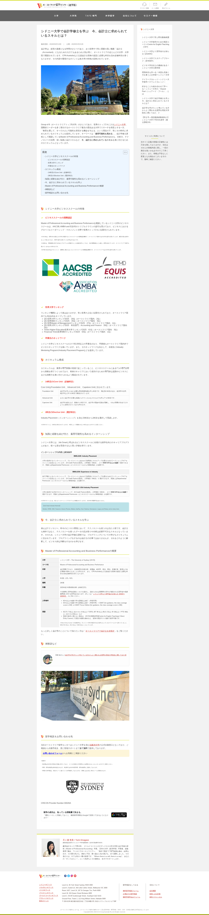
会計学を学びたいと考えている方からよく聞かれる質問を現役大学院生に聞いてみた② (95, 655)
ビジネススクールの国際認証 (59, 160)
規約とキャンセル (155, 897)
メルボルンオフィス (46, 887)
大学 (56, 15)
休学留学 (110, 15)
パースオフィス (44, 890)
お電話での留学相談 (130, 894)
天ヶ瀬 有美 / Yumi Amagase (76, 840)
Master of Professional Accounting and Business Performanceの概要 (74, 186)
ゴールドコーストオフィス (48, 895)
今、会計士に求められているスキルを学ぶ (63, 182)
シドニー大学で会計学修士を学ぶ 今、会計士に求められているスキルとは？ (156, 100)
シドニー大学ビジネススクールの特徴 (61, 156)
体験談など (50, 189)
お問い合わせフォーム (52, 753)
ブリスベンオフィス (46, 893)
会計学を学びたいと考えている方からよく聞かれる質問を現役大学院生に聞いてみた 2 (155, 110)
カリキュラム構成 (53, 169)
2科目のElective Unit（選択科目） (61, 176)
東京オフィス (44, 901)
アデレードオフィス (46, 898)
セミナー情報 (151, 15)
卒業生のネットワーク (56, 166)
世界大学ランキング (55, 163)
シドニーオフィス (45, 885)
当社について (130, 15)
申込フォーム (166, 6)
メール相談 (155, 6)
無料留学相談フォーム (131, 891)
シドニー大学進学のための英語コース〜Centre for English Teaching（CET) (155, 44)
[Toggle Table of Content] (124, 152)
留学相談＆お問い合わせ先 (56, 193)
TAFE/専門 (91, 15)
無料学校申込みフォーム (131, 897)
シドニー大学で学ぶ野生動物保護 (155, 37)
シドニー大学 (120, 124)
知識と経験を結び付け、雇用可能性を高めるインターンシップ (72, 179)
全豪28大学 (94, 745)
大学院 (73, 15)
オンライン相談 (144, 6)
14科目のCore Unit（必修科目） (60, 172)
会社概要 (152, 891)
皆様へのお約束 (154, 894)
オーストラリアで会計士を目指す (100, 631)
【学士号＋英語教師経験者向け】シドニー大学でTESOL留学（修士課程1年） (155, 119)
